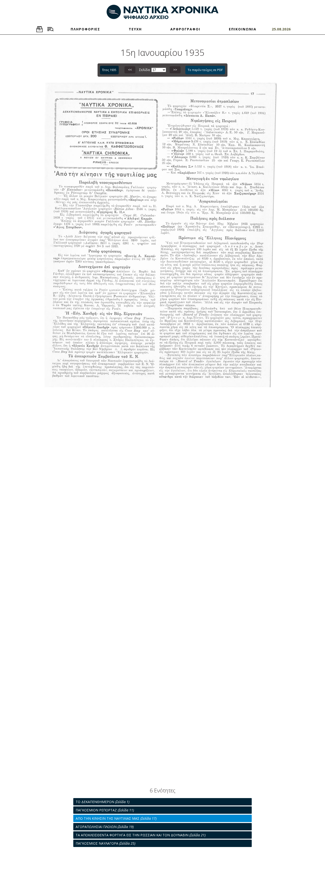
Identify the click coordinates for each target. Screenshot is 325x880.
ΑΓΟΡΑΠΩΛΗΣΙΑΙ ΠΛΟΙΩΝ (105, 826)
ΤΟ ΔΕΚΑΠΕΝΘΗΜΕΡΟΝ (102, 802)
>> (175, 69)
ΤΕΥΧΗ (135, 29)
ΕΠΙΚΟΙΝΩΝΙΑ (242, 29)
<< (130, 69)
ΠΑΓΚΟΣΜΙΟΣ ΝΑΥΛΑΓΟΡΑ (105, 843)
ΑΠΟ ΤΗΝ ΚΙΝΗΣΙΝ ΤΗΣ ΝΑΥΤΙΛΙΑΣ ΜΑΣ (116, 818)
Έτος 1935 (109, 70)
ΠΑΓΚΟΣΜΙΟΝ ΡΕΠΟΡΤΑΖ (105, 810)
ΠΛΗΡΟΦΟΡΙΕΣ (85, 29)
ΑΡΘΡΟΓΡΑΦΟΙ (185, 29)
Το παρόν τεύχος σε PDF (205, 70)
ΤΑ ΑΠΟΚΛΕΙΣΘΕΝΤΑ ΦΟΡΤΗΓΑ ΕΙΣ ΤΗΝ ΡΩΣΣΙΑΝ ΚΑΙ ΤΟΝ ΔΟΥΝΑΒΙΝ (141, 835)
